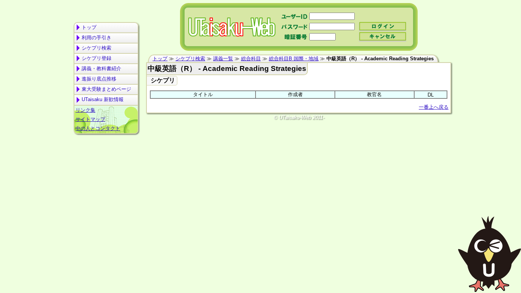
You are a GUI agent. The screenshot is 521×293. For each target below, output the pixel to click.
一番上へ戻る (434, 107)
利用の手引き (96, 37)
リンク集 (85, 110)
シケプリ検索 (96, 48)
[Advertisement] (106, 166)
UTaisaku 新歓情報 (103, 99)
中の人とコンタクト (98, 128)
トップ (89, 27)
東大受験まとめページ (106, 89)
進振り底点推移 (99, 79)
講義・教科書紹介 (101, 68)
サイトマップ (90, 119)
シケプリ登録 (96, 58)
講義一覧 (223, 58)
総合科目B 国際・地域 (293, 58)
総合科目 (251, 58)
